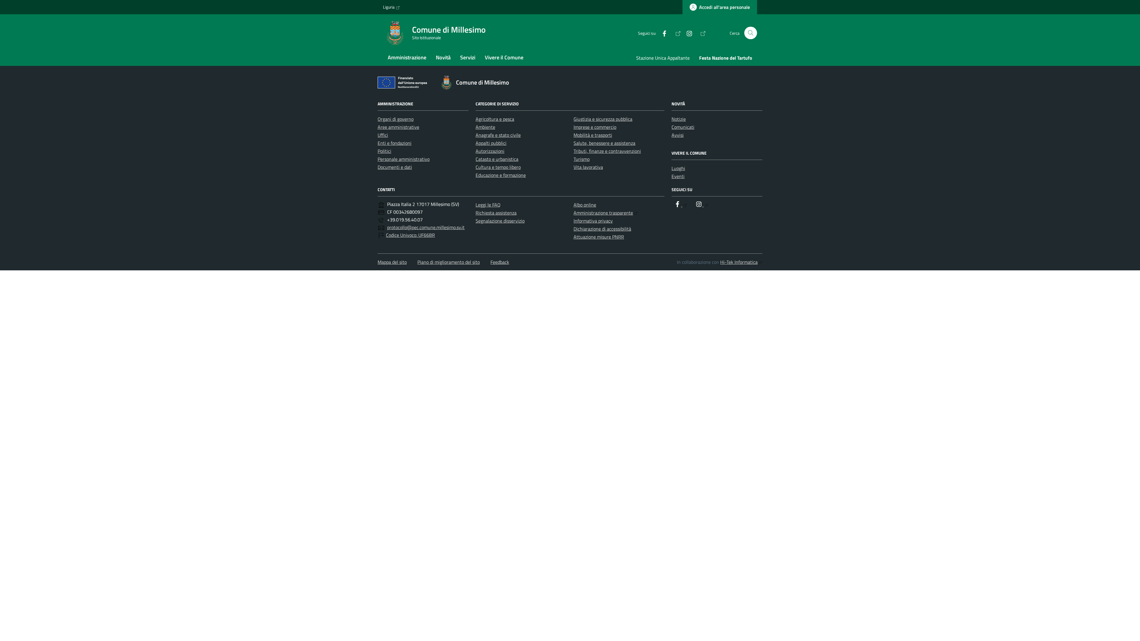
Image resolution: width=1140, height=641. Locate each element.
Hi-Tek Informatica (739, 262)
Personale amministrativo (404, 159)
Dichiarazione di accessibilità (602, 228)
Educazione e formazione (501, 175)
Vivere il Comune (504, 57)
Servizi (467, 57)
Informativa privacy (593, 220)
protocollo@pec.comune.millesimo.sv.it (426, 227)
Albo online (585, 204)
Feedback (499, 262)
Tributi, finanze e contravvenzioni (607, 151)
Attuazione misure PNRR (599, 236)
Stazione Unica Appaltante (663, 57)
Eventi (678, 176)
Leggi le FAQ (488, 204)
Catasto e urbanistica (497, 159)
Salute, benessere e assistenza (604, 143)
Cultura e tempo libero (498, 167)
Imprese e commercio (595, 127)
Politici (384, 151)
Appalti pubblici (491, 143)
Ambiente (485, 127)
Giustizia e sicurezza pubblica (603, 119)
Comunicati (683, 127)
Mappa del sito (392, 262)
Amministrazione (407, 57)
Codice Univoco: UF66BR (410, 235)
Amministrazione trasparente (603, 212)
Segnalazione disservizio (500, 220)
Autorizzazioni (490, 151)
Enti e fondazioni (394, 143)
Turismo (582, 159)
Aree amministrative (398, 127)
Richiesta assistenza (496, 212)
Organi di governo (396, 119)
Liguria (389, 7)
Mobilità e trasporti (593, 135)
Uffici (383, 135)
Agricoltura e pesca (495, 119)
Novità (443, 57)
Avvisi (678, 135)
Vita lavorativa (588, 167)
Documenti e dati (395, 167)
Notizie (679, 119)
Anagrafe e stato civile (498, 135)
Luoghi (678, 168)
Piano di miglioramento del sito (448, 262)
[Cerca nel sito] (750, 33)
